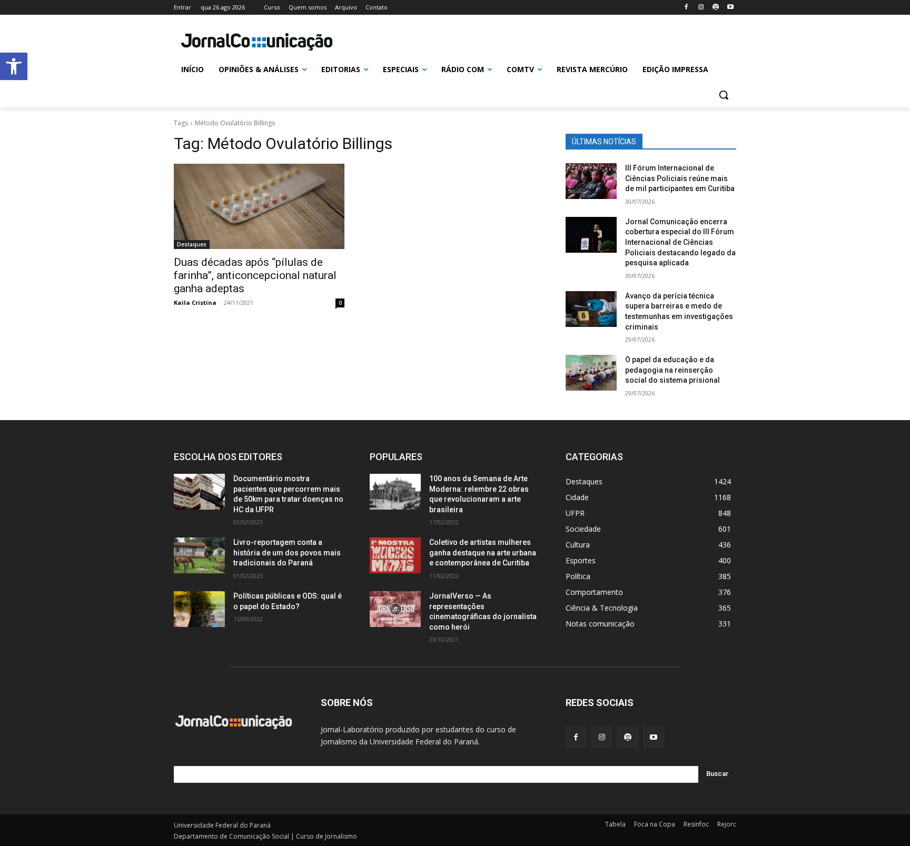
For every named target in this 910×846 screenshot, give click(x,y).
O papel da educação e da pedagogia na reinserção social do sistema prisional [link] (672, 369)
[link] (13, 66)
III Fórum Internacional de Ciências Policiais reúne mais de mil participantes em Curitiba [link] (680, 178)
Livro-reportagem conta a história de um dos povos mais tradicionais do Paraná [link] (287, 552)
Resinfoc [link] (696, 824)
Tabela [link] (615, 824)
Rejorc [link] (726, 824)
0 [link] (340, 302)
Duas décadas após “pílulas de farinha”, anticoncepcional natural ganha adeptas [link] (255, 275)
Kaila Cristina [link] (195, 302)
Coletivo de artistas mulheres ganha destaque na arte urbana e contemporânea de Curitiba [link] (482, 552)
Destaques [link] (191, 244)
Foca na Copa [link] (654, 824)
